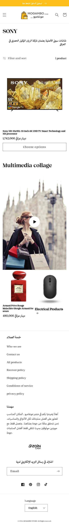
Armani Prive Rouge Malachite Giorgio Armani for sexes (18, 308)
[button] (4, 15)
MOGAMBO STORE (30, 521)
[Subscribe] (58, 471)
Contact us (13, 354)
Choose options (34, 147)
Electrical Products (49, 309)
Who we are (14, 346)
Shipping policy (16, 377)
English (32, 507)
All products (14, 362)
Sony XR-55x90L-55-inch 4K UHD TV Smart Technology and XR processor (34, 132)
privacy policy (15, 393)
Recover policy (16, 370)
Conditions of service (20, 385)
